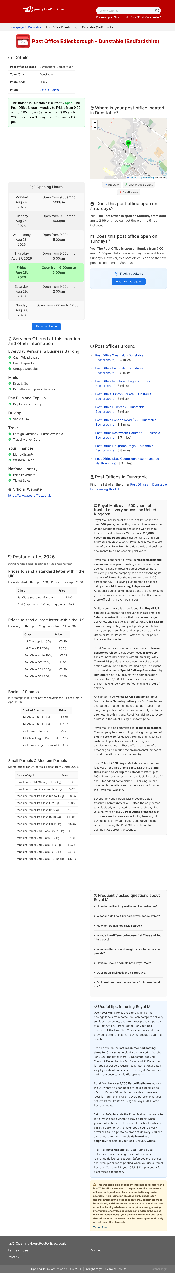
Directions (113, 184)
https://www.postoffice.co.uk (29, 495)
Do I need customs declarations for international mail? (127, 984)
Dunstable (34, 27)
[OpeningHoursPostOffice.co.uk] (46, 9)
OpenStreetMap (147, 177)
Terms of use (100, 1227)
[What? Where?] (157, 10)
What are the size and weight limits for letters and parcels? (127, 951)
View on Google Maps (141, 184)
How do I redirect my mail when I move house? (127, 906)
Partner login (159, 1269)
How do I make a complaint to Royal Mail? (124, 963)
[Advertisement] (46, 154)
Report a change (46, 326)
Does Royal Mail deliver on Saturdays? (122, 972)
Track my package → (129, 281)
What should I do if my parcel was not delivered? (128, 916)
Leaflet (132, 177)
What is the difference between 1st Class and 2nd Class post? (128, 937)
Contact (96, 1250)
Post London (123, 17)
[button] (128, 144)
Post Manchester (149, 17)
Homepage (16, 27)
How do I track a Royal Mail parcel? (119, 925)
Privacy (13, 1257)
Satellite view (130, 192)
